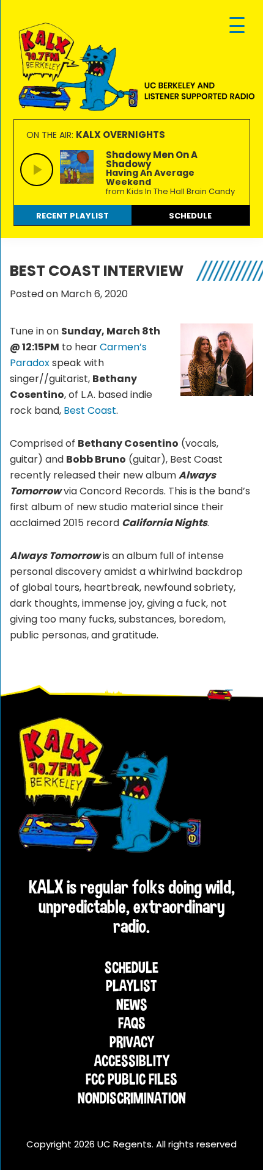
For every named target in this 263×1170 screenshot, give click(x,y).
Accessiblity (131, 1061)
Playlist (131, 986)
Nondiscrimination (132, 1098)
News (131, 1004)
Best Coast (90, 410)
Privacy (131, 1042)
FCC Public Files (131, 1079)
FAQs (132, 1023)
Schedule (131, 967)
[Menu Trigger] (237, 26)
